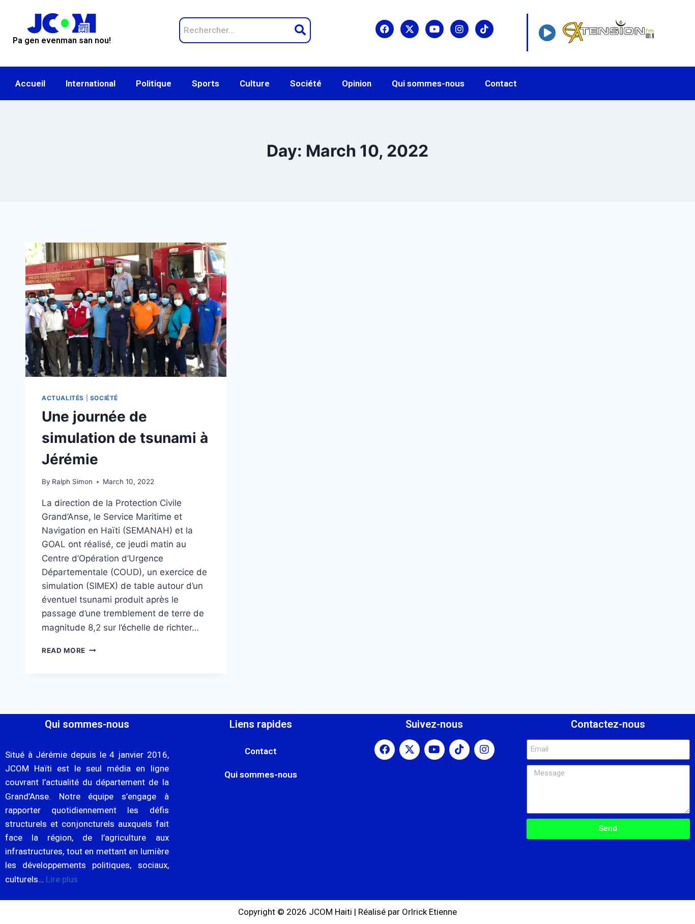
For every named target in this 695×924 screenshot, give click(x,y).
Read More (69, 650)
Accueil (30, 83)
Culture (255, 83)
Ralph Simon (72, 482)
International (90, 83)
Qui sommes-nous (428, 83)
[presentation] (125, 310)
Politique (153, 83)
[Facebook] (384, 29)
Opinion (356, 83)
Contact (501, 83)
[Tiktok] (484, 29)
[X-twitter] (409, 29)
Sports (205, 83)
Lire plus (62, 879)
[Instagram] (459, 29)
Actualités (63, 398)
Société (306, 83)
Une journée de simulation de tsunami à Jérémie (125, 438)
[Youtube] (434, 29)
